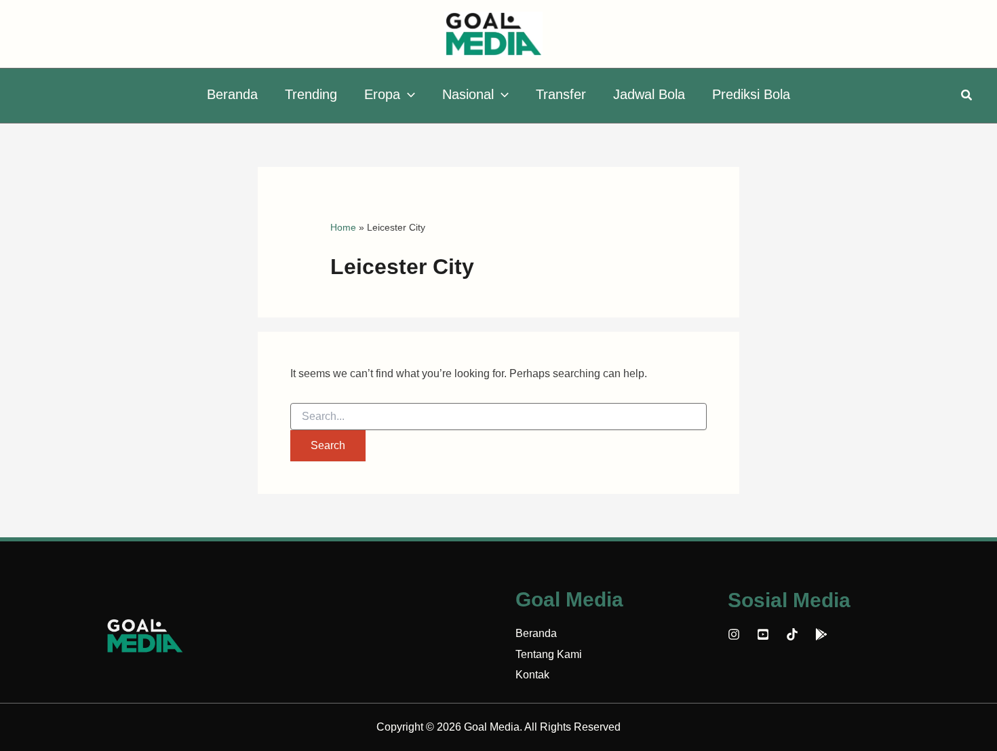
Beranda (536, 633)
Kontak (532, 674)
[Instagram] (734, 634)
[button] (407, 94)
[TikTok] (792, 634)
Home (343, 227)
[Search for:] (498, 416)
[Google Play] (821, 634)
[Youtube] (763, 634)
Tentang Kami (548, 654)
